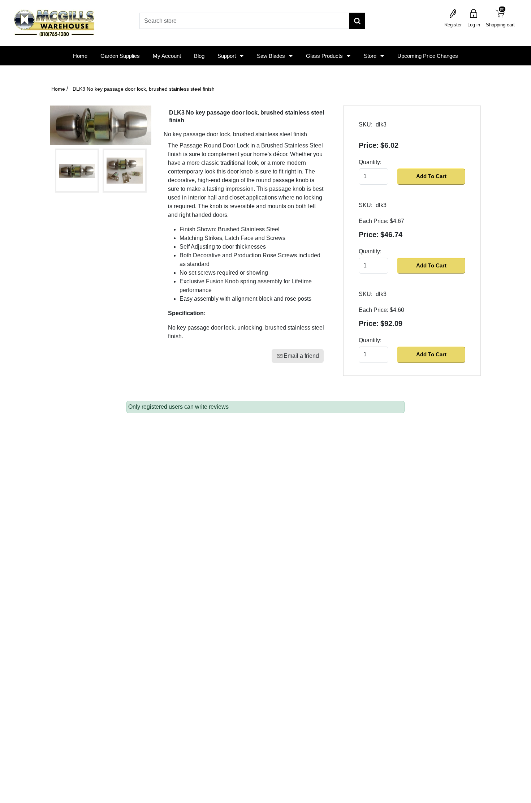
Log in (473, 24)
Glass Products (324, 56)
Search (357, 21)
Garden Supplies (120, 56)
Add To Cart (431, 176)
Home (80, 56)
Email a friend (301, 356)
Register (453, 24)
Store (370, 56)
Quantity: (370, 162)
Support (226, 56)
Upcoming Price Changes (427, 56)
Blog (199, 56)
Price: (369, 145)
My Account (167, 56)
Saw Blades (271, 56)
